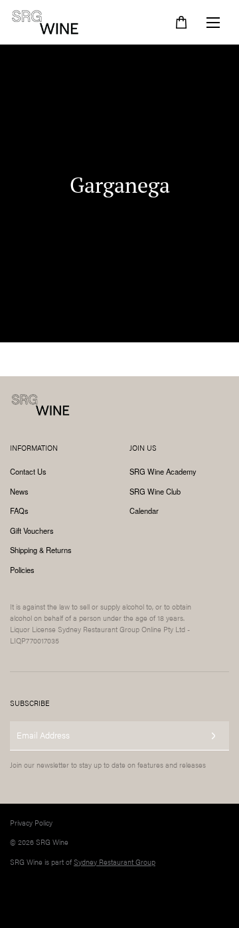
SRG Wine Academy (163, 471)
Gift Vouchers (32, 530)
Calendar (144, 510)
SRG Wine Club (155, 491)
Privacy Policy (31, 822)
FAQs (19, 510)
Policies (22, 569)
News (19, 491)
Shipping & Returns (41, 549)
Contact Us (28, 471)
